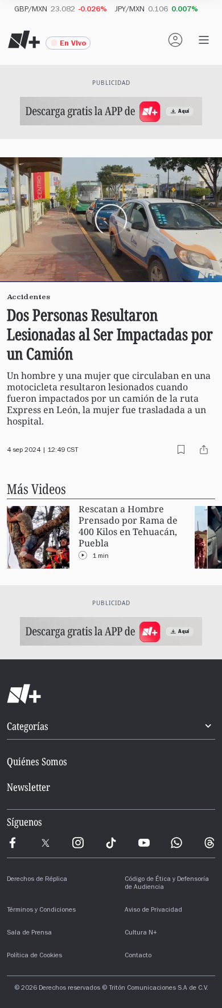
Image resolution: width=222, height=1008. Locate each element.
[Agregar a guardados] (181, 449)
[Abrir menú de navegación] (204, 40)
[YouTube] (144, 842)
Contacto (138, 956)
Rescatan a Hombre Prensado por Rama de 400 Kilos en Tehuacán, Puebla (128, 526)
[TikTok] (111, 842)
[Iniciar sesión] (175, 40)
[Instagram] (78, 842)
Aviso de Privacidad (153, 910)
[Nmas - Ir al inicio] (24, 40)
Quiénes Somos (37, 761)
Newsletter (28, 787)
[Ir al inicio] (111, 694)
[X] (45, 842)
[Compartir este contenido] (203, 449)
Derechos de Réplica (37, 879)
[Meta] (12, 842)
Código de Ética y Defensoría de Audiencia (167, 883)
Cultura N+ (141, 933)
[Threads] (209, 842)
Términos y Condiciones (41, 910)
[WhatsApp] (176, 842)
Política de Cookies (34, 956)
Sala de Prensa (29, 933)
